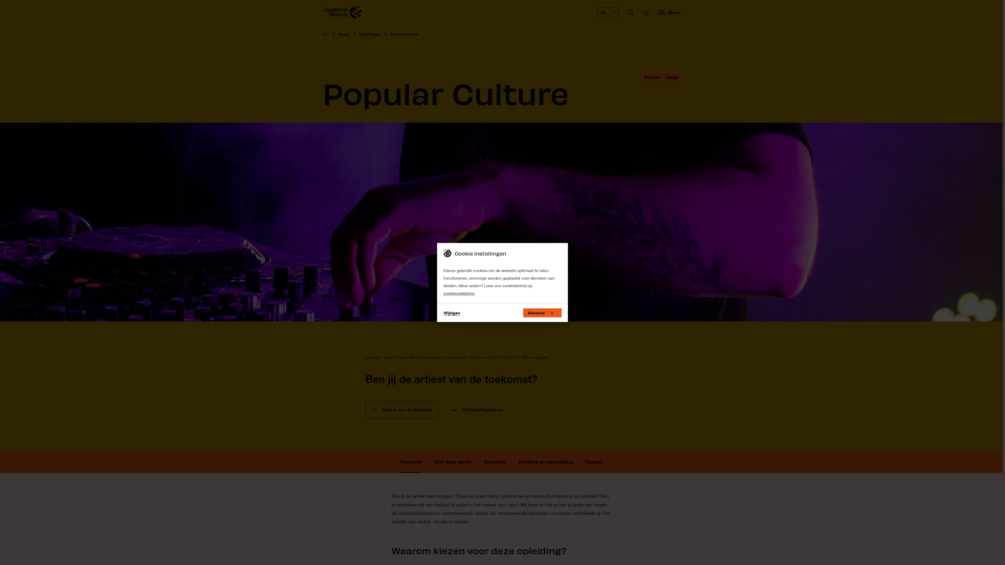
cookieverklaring (458, 293)
